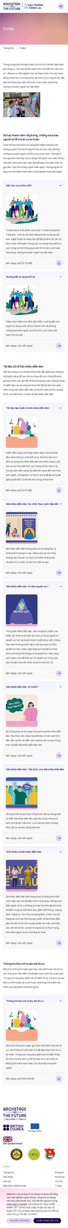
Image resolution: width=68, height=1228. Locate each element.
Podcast (59, 1172)
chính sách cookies (17, 1204)
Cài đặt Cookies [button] (19, 1220)
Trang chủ (8, 48)
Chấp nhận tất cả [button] (47, 1220)
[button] (34, 185)
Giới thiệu (8, 1176)
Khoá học (60, 1176)
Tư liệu (58, 1185)
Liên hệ (7, 1181)
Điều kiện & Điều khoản (14, 1185)
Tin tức (58, 1181)
